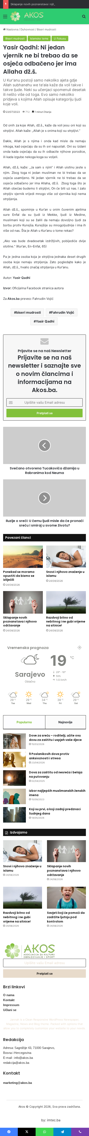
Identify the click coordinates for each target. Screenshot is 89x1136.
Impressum (11, 1005)
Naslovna (12, 29)
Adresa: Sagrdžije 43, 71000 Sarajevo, (29, 1048)
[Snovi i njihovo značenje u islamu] (66, 557)
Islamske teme (39, 38)
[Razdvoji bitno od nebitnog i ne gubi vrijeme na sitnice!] (66, 602)
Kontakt (8, 1000)
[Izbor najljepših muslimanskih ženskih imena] (14, 796)
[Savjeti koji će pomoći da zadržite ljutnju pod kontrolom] (66, 898)
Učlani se (9, 1010)
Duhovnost (27, 29)
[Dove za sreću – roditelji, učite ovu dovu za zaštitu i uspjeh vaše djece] (14, 741)
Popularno (24, 722)
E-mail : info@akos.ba (18, 1057)
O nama (8, 995)
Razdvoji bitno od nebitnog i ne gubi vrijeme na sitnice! (65, 621)
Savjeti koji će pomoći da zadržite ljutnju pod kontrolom (66, 917)
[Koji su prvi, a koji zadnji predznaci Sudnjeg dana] (14, 815)
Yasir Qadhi (45, 321)
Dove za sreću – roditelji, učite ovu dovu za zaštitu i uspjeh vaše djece (55, 737)
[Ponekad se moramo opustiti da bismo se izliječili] (23, 557)
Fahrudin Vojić (62, 312)
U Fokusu (60, 38)
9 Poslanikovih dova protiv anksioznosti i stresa (49, 756)
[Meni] (5, 18)
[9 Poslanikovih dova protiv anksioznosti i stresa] (14, 759)
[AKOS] (26, 16)
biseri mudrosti (28, 312)
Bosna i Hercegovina (17, 1052)
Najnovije (65, 722)
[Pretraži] (84, 18)
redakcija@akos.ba (16, 1062)
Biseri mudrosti (46, 29)
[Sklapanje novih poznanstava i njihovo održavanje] (23, 602)
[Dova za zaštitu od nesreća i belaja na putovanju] (14, 778)
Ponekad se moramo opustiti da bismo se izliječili (19, 576)
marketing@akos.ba (17, 1082)
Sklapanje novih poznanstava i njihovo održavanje (42, 4)
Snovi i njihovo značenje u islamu (65, 574)
